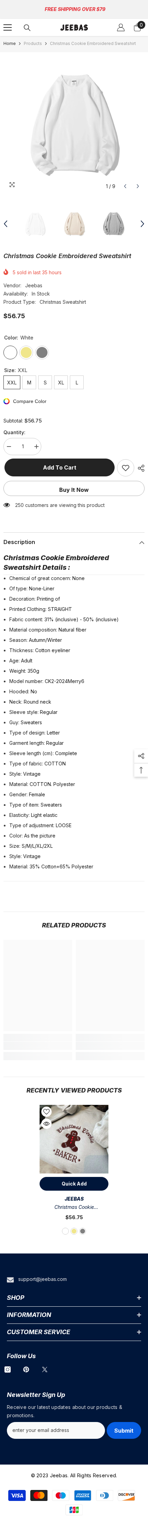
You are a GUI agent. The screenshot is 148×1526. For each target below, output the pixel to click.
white (65, 1231)
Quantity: (14, 432)
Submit (124, 1430)
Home (9, 43)
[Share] (139, 468)
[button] (125, 186)
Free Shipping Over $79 (75, 9)
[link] (37, 1046)
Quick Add (74, 1184)
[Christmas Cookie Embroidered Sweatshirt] (74, 1139)
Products (33, 43)
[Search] (27, 28)
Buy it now (74, 489)
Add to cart (58, 467)
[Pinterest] (26, 1369)
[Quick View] (46, 1124)
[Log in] (121, 27)
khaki (74, 1231)
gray (82, 1231)
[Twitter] (45, 1369)
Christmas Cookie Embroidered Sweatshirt (74, 1207)
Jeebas (33, 285)
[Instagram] (7, 1369)
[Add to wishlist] (125, 467)
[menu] (7, 27)
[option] (74, 122)
